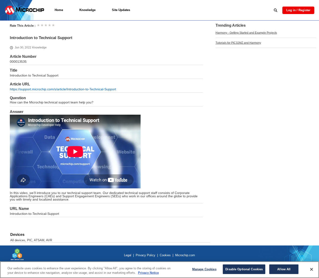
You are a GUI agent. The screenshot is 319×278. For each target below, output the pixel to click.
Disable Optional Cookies (244, 269)
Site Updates (121, 10)
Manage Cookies (204, 269)
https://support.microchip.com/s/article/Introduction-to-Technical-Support (63, 89)
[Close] (311, 269)
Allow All (284, 269)
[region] (159, 269)
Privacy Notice (148, 273)
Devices (17, 235)
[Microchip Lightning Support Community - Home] (24, 10)
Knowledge (87, 10)
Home (59, 10)
